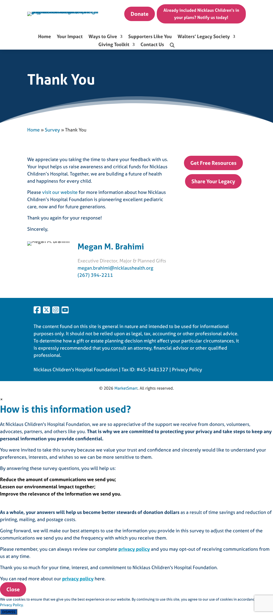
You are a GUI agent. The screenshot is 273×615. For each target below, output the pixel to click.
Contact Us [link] (152, 45)
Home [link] (44, 37)
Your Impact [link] (70, 37)
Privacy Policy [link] (187, 369)
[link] (64, 12)
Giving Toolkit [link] (113, 45)
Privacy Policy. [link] (12, 604)
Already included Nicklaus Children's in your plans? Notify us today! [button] (201, 13)
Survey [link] (52, 130)
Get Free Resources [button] (213, 162)
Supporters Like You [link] (150, 37)
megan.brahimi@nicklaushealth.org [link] (115, 268)
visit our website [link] (60, 192)
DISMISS (8, 612)
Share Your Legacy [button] (213, 181)
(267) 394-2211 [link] (95, 275)
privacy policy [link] (134, 549)
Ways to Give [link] (103, 37)
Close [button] (13, 589)
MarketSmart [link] (126, 388)
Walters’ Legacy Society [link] (204, 37)
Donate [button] (139, 13)
